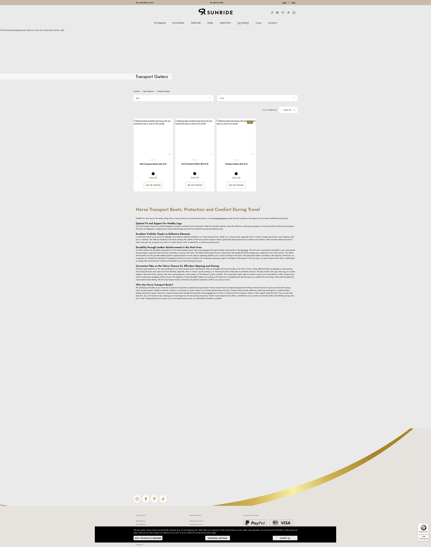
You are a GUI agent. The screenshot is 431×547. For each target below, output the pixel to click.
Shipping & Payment (196, 521)
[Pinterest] (154, 499)
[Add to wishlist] (169, 154)
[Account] (288, 12)
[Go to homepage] (215, 12)
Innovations (139, 544)
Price (222, 98)
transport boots (220, 218)
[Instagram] (137, 499)
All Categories (140, 521)
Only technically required (148, 538)
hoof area (244, 250)
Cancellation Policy (196, 524)
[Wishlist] (282, 12)
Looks (284, 2)
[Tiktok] (163, 499)
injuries (209, 293)
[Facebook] (146, 499)
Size (137, 98)
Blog (293, 2)
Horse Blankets (141, 524)
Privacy (220, 532)
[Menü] (427, 525)
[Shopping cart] (294, 12)
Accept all (285, 538)
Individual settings (217, 538)
